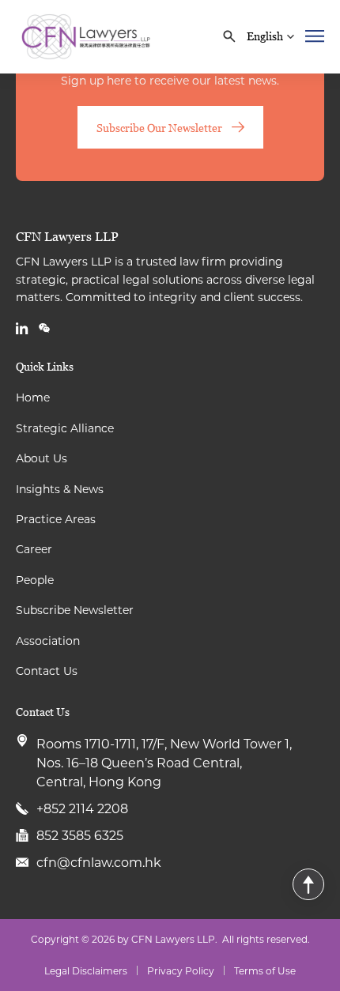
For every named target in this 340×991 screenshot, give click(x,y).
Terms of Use (265, 970)
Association (48, 640)
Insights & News (60, 488)
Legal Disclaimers (85, 970)
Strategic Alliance (65, 427)
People (35, 579)
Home (33, 397)
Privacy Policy (180, 970)
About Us (41, 457)
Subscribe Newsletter (75, 609)
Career (34, 548)
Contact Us (46, 670)
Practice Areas (56, 518)
